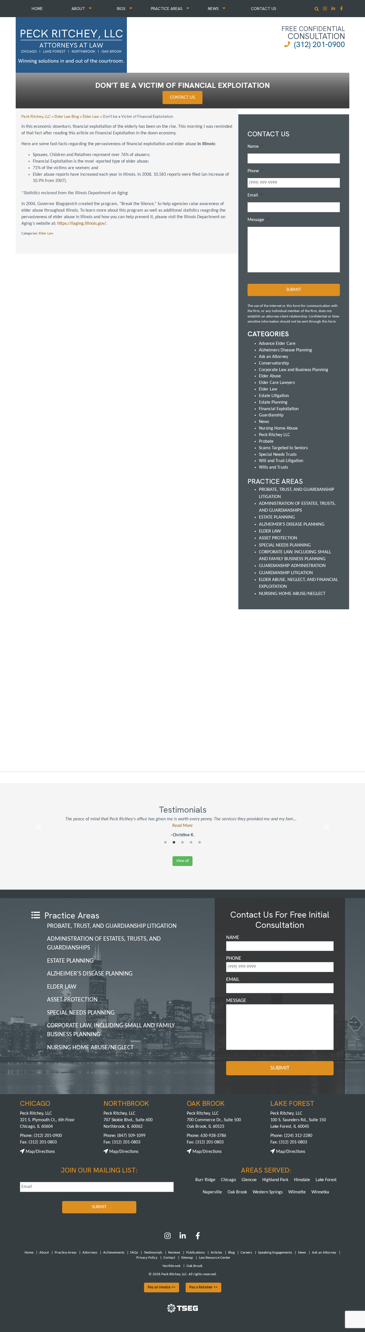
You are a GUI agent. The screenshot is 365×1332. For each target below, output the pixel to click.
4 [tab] (191, 842)
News (214, 8)
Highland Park (275, 1180)
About (79, 8)
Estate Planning (273, 402)
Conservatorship (274, 363)
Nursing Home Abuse (278, 428)
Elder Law (46, 233)
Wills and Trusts (273, 467)
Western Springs (268, 1192)
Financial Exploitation (279, 409)
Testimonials (153, 1252)
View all (182, 861)
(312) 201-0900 (319, 44)
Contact (169, 1258)
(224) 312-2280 (298, 1135)
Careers (246, 1252)
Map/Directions (40, 1151)
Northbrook (172, 1266)
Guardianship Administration (292, 565)
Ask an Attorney (273, 357)
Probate (266, 441)
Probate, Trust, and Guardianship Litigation (112, 926)
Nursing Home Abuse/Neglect (292, 593)
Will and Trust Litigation (281, 461)
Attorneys (89, 1252)
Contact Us (263, 8)
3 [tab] (182, 842)
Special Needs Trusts (278, 454)
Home (37, 8)
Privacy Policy (146, 1258)
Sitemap (187, 1258)
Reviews (174, 1252)
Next (326, 827)
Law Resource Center (214, 1258)
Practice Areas (167, 8)
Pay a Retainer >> (203, 1287)
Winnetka (320, 1192)
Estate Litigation (274, 396)
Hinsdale (302, 1180)
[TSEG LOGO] (182, 1311)
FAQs (134, 1252)
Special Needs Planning (285, 545)
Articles (216, 1252)
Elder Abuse (270, 376)
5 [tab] (199, 842)
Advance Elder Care (277, 343)
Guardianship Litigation (286, 572)
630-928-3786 (213, 1135)
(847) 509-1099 (131, 1135)
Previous (38, 827)
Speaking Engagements (275, 1252)
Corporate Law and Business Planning (293, 370)
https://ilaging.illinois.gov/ (81, 223)
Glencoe (249, 1180)
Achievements (113, 1252)
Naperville (212, 1192)
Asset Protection (278, 538)
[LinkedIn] (183, 1238)
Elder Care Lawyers (277, 382)
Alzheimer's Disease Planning (292, 524)
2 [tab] (174, 842)
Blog (231, 1252)
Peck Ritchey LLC (274, 435)
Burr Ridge (205, 1180)
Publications (195, 1252)
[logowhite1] (71, 44)
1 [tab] (165, 842)
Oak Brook (237, 1192)
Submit (293, 290)
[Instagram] (325, 9)
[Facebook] (198, 1238)
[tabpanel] (182, 827)
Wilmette (297, 1192)
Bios (122, 8)
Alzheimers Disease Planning (285, 350)
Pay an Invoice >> (161, 1287)
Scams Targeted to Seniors (283, 448)
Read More (182, 825)
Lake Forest (326, 1180)
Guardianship (271, 415)
